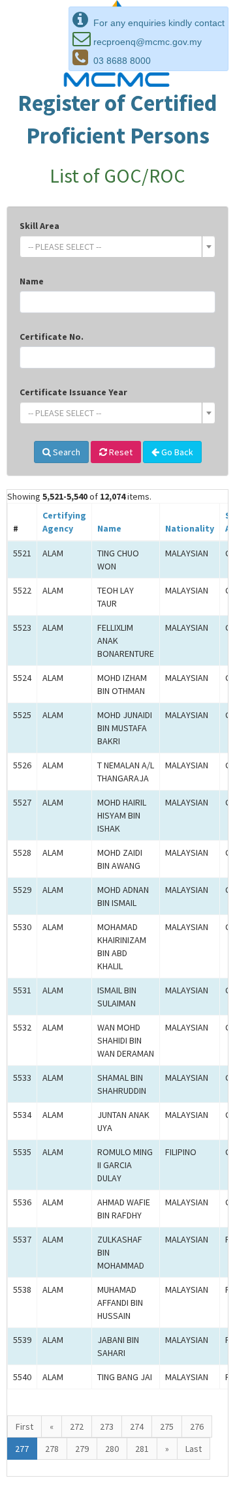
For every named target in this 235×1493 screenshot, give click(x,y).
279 (82, 1449)
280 (112, 1449)
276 (197, 1426)
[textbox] (113, 246)
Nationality (189, 528)
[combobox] (117, 246)
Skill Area (39, 226)
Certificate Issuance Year (73, 392)
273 (107, 1426)
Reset (120, 452)
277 (22, 1449)
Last (193, 1449)
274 (137, 1426)
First (24, 1426)
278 (52, 1449)
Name (32, 281)
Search (65, 452)
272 (77, 1426)
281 (142, 1449)
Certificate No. (52, 336)
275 (167, 1426)
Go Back (176, 452)
